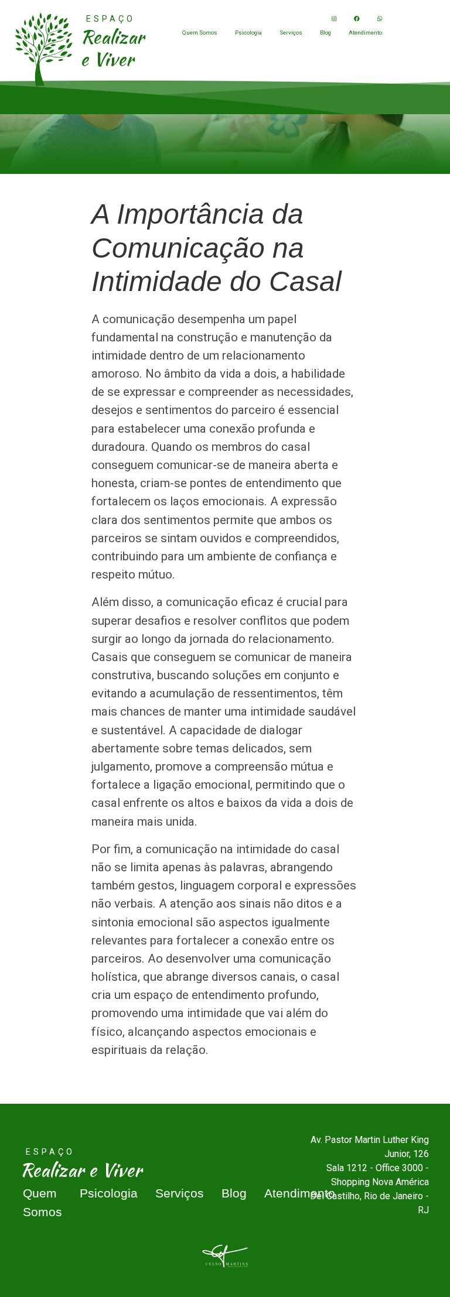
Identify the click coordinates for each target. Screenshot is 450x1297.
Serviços (290, 32)
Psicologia (248, 32)
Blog (325, 32)
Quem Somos (199, 32)
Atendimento (365, 32)
